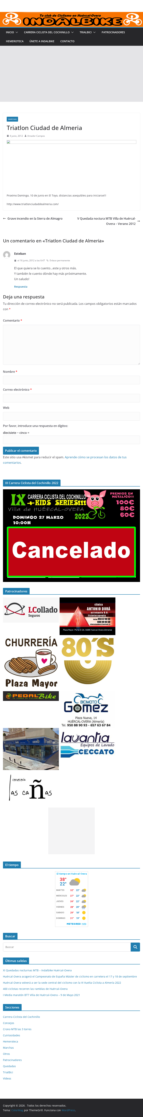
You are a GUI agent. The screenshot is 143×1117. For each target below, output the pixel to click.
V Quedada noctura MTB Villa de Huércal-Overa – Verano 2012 (106, 221)
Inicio (10, 32)
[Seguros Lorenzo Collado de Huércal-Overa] (31, 600)
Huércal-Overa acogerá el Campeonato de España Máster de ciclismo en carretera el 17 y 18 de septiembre (70, 976)
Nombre (10, 372)
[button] (16, 32)
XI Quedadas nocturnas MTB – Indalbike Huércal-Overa (37, 970)
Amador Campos (36, 135)
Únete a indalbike (41, 41)
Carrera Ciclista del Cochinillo (47, 32)
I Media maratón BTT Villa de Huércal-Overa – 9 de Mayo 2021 (41, 995)
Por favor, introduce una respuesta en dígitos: (35, 426)
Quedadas (9, 1066)
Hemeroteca (14, 41)
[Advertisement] (71, 74)
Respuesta (20, 286)
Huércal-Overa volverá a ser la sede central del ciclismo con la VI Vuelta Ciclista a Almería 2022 (62, 982)
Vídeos (7, 1078)
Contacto (67, 41)
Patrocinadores (113, 32)
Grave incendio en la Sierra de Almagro (35, 218)
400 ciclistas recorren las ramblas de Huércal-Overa (35, 989)
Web (6, 408)
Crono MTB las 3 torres (17, 1029)
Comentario (12, 320)
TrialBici (86, 32)
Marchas (12, 119)
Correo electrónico (17, 390)
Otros (6, 1054)
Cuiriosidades (11, 1035)
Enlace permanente (60, 260)
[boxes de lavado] (87, 730)
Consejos (8, 1023)
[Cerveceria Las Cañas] (31, 772)
